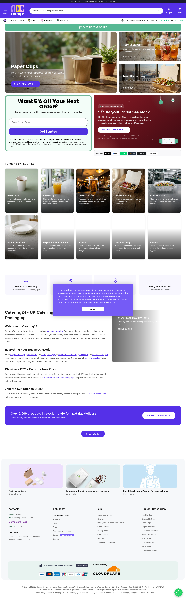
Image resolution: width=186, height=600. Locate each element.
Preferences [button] (114, 302)
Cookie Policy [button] (62, 302)
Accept (92, 309)
